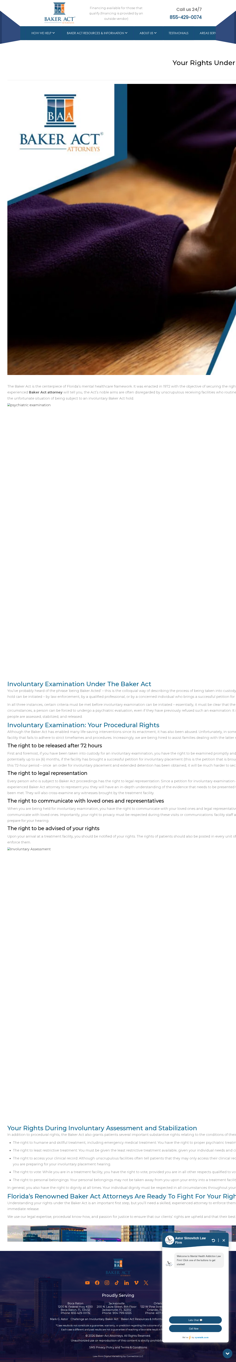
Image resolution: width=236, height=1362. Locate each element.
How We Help (41, 33)
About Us (146, 33)
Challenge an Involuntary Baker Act (94, 1319)
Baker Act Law (43, 1233)
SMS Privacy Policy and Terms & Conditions (118, 1347)
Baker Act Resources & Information (95, 33)
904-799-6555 (121, 1313)
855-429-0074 (186, 17)
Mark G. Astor (59, 1319)
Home (15, 33)
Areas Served (210, 33)
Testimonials (178, 33)
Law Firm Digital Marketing (108, 1356)
